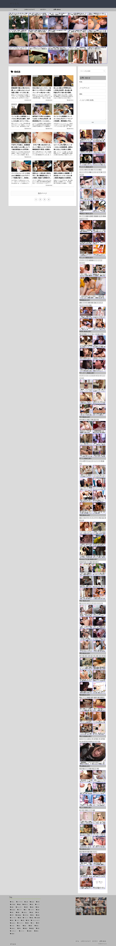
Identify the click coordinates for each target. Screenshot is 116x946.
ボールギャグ (100, 302)
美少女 (81, 739)
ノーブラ (86, 260)
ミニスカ (94, 172)
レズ (102, 603)
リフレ (87, 375)
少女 (99, 741)
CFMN (101, 334)
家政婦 (104, 216)
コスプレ (82, 169)
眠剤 (92, 697)
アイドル (96, 169)
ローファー (82, 262)
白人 (81, 810)
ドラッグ (84, 697)
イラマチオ (85, 302)
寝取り (88, 419)
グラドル (86, 172)
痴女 (99, 334)
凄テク (96, 562)
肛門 (84, 461)
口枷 (95, 302)
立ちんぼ (82, 520)
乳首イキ (94, 768)
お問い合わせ (102, 941)
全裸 (89, 656)
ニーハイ (100, 260)
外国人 (86, 810)
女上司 (100, 216)
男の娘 (102, 461)
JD (89, 741)
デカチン (95, 851)
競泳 (92, 169)
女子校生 (96, 739)
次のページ (42, 193)
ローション (102, 375)
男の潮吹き (84, 334)
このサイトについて (86, 941)
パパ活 (83, 518)
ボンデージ (82, 305)
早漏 (83, 851)
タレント (82, 172)
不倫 (92, 419)
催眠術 (95, 697)
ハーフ (90, 810)
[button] (104, 71)
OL (80, 216)
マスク (87, 305)
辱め (94, 656)
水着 (85, 169)
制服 (90, 172)
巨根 (91, 851)
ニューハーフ (97, 461)
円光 (100, 518)
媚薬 (81, 697)
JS (82, 741)
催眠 (99, 697)
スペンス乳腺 (88, 768)
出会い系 (104, 518)
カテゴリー (95, 941)
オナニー (89, 603)
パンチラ (82, 260)
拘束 (92, 302)
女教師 (87, 216)
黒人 (83, 810)
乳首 (81, 768)
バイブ (98, 603)
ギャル (84, 739)
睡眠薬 (88, 697)
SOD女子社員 (83, 562)
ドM (96, 334)
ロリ (96, 741)
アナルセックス (89, 461)
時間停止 (102, 697)
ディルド (94, 603)
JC (80, 741)
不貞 (98, 419)
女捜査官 (91, 216)
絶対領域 (91, 260)
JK (99, 739)
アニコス (82, 174)
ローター (84, 603)
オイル (97, 375)
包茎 (88, 851)
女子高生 (103, 739)
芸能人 (100, 169)
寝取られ (84, 419)
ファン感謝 (89, 562)
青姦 (83, 656)
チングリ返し (91, 334)
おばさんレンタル (84, 218)
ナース (83, 216)
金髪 (94, 810)
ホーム (77, 941)
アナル (81, 461)
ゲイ (81, 463)
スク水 (88, 169)
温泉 (100, 656)
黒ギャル (92, 741)
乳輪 (83, 768)
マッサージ (82, 375)
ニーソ (95, 260)
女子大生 (86, 741)
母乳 (98, 768)
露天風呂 (104, 656)
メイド (104, 172)
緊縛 (89, 302)
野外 (81, 656)
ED (86, 851)
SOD (93, 562)
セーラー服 (99, 172)
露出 (86, 656)
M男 (81, 334)
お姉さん (89, 739)
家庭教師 (96, 216)
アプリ (87, 518)
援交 (81, 518)
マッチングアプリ (94, 518)
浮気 (95, 419)
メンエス (82, 378)
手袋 (90, 305)
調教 (81, 302)
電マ (81, 603)
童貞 (81, 851)
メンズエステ (92, 375)
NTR (81, 419)
